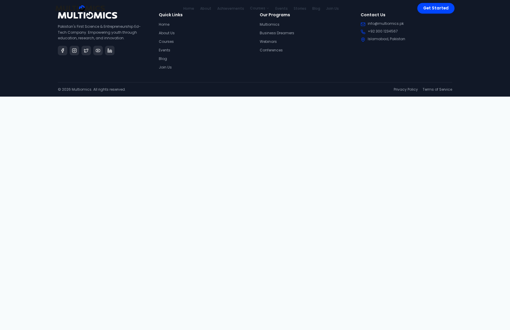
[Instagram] (74, 50)
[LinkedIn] (110, 50)
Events (281, 8)
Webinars (268, 41)
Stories (300, 8)
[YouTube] (98, 50)
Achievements (230, 8)
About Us (167, 32)
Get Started (436, 8)
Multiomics (269, 24)
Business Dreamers (277, 32)
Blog (316, 8)
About (205, 8)
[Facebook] (62, 50)
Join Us (332, 8)
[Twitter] (86, 50)
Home (188, 8)
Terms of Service (437, 89)
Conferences (271, 50)
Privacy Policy (406, 89)
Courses (257, 8)
